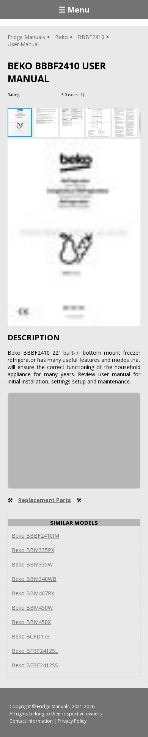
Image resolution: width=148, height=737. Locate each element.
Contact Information (31, 721)
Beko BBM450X (31, 622)
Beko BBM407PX (33, 593)
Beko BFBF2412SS (35, 665)
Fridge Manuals (53, 706)
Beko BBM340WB (34, 578)
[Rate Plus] (91, 95)
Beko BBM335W (32, 564)
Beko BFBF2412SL (35, 650)
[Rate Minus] (100, 95)
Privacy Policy (72, 721)
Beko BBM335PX (33, 550)
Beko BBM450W (32, 607)
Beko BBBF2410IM (35, 535)
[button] (47, 122)
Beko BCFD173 (31, 636)
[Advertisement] (65, 440)
